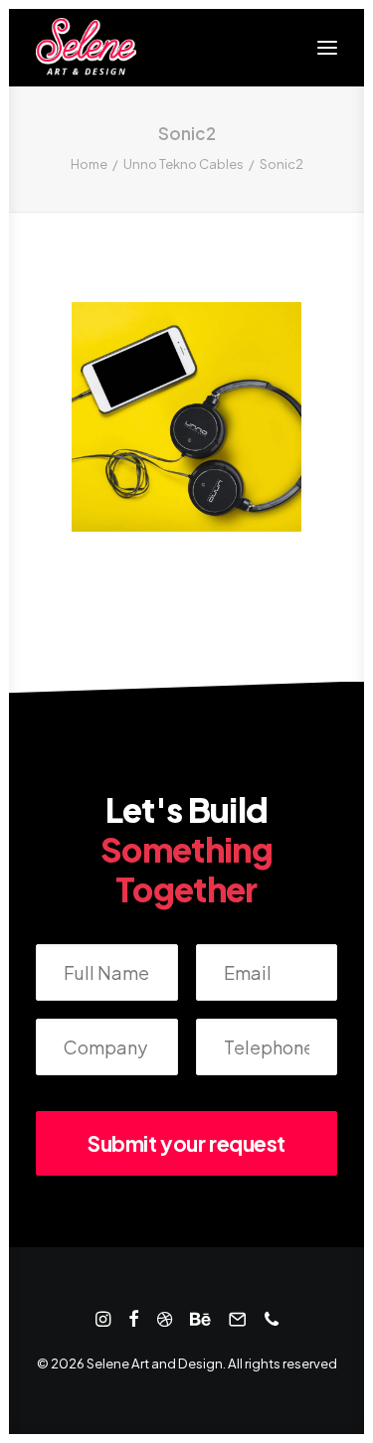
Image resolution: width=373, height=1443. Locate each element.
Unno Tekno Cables (183, 164)
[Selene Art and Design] (86, 48)
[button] (327, 47)
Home (89, 164)
